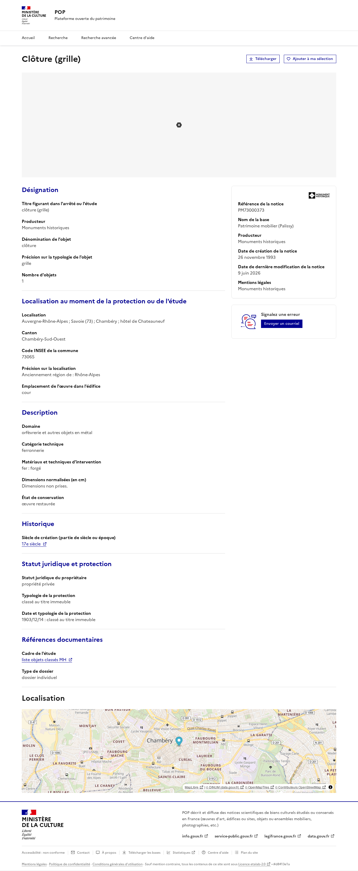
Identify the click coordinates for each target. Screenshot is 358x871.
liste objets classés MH (44, 659)
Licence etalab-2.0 (251, 864)
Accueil (28, 38)
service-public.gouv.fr (234, 836)
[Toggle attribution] (330, 787)
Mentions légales (34, 864)
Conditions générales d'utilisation (118, 864)
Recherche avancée (98, 38)
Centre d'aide (142, 38)
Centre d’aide (218, 852)
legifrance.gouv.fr (280, 836)
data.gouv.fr (318, 836)
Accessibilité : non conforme (43, 852)
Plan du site (249, 852)
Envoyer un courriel (281, 323)
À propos (109, 852)
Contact (83, 852)
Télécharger (265, 59)
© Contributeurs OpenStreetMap (298, 787)
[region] (179, 751)
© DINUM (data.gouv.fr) (222, 787)
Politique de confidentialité (69, 864)
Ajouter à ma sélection (313, 59)
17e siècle (31, 544)
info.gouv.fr (192, 836)
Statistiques (181, 852)
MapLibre (191, 787)
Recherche (58, 38)
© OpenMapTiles (257, 787)
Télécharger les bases (144, 852)
